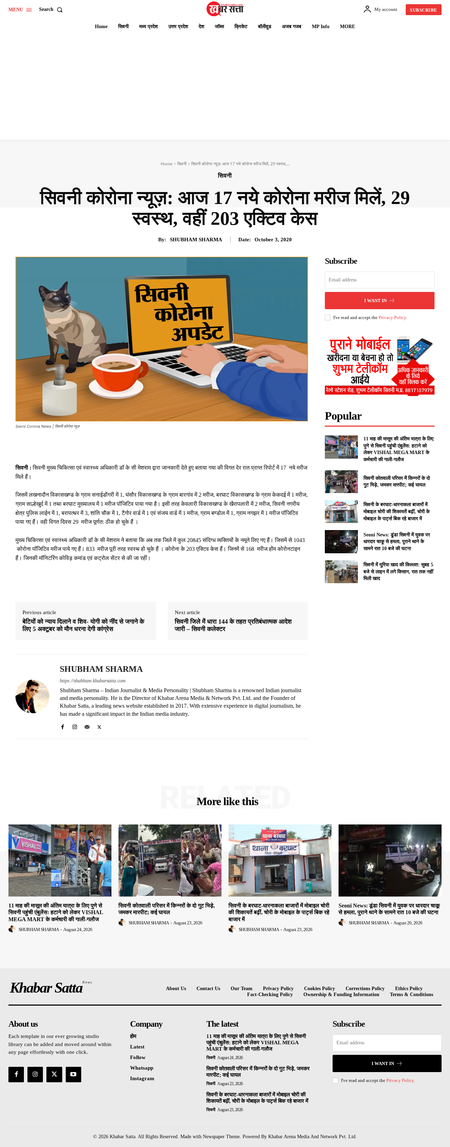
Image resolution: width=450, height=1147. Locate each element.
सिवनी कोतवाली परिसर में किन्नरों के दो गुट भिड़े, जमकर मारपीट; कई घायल (166, 909)
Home (167, 164)
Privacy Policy (392, 317)
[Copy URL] (223, 446)
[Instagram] (74, 725)
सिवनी (182, 164)
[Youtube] (73, 1074)
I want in (375, 300)
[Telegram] (207, 446)
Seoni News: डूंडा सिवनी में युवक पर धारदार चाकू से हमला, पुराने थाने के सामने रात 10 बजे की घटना (397, 541)
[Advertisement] (225, 87)
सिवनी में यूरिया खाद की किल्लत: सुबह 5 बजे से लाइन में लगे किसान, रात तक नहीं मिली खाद (398, 571)
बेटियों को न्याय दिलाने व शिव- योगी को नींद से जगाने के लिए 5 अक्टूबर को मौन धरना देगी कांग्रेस (83, 625)
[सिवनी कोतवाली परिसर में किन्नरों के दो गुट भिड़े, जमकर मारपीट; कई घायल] (341, 481)
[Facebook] (142, 446)
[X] (158, 446)
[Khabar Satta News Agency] (226, 9)
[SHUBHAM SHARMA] (32, 697)
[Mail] (87, 725)
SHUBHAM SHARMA (196, 239)
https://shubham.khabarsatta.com (93, 680)
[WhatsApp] (191, 446)
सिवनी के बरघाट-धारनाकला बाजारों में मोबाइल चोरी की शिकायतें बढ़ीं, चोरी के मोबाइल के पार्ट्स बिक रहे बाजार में (397, 511)
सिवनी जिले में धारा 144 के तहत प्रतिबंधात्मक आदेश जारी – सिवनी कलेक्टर (233, 625)
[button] (52, 9)
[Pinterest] (174, 446)
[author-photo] (13, 929)
